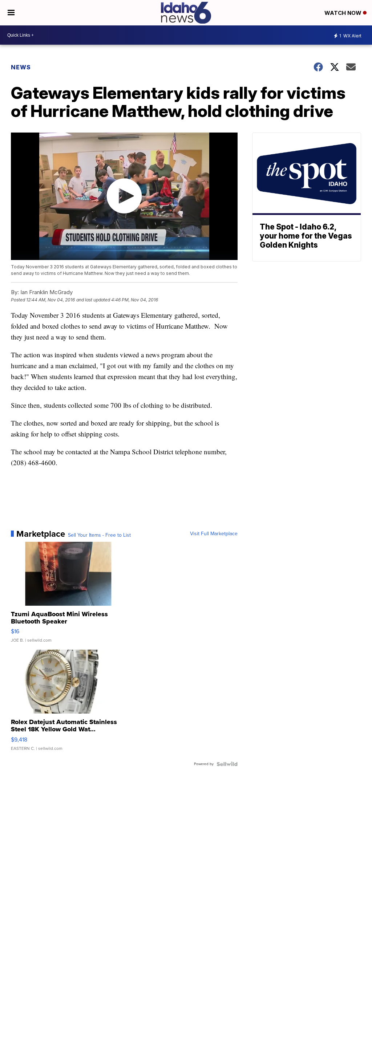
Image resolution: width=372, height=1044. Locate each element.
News (21, 67)
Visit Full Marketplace (214, 533)
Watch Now (343, 12)
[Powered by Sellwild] (227, 764)
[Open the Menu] (11, 12)
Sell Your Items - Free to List (99, 535)
